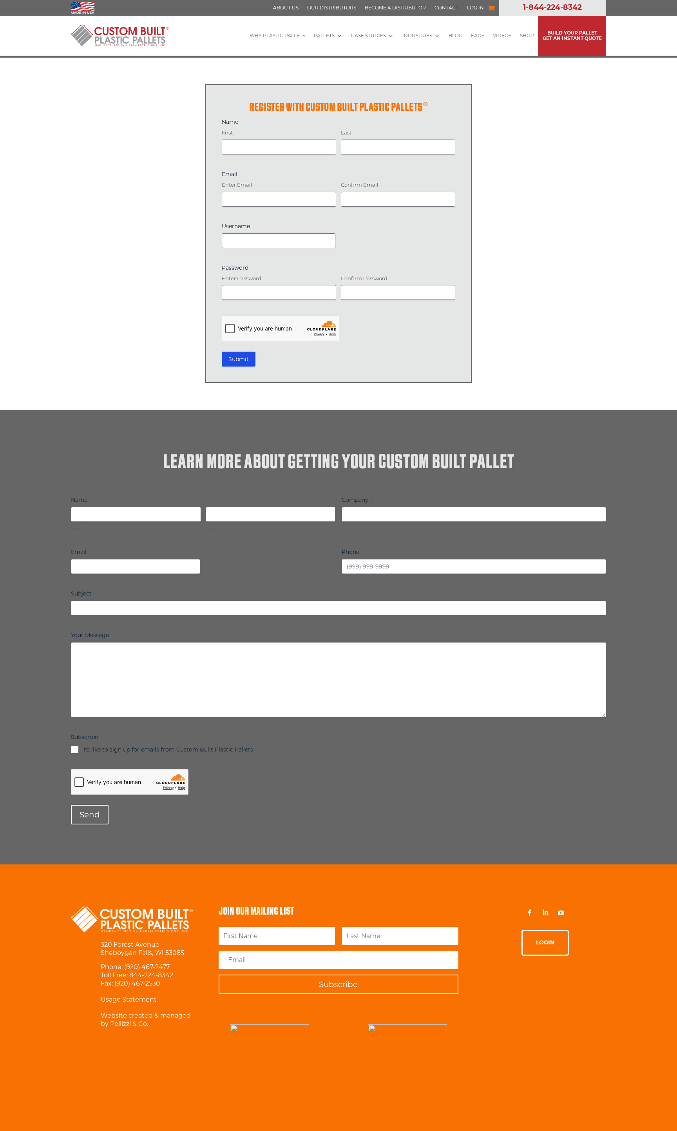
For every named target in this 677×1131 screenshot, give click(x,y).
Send (90, 814)
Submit (238, 359)
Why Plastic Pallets (277, 35)
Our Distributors (331, 8)
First (227, 132)
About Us (286, 8)
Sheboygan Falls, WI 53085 (142, 953)
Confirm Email (359, 185)
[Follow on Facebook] (529, 912)
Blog (455, 35)
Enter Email (237, 185)
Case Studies (368, 35)
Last (346, 132)
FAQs (477, 35)
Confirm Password (364, 278)
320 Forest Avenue (130, 944)
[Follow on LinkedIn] (545, 912)
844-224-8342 (151, 975)
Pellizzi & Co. (129, 1024)
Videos (502, 35)
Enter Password (241, 278)
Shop (527, 35)
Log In (475, 8)
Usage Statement (129, 999)
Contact (446, 8)
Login (545, 942)
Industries (417, 35)
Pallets (324, 35)
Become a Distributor (395, 8)
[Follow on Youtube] (561, 912)
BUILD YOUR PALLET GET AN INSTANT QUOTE (572, 35)
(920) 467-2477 (147, 967)
